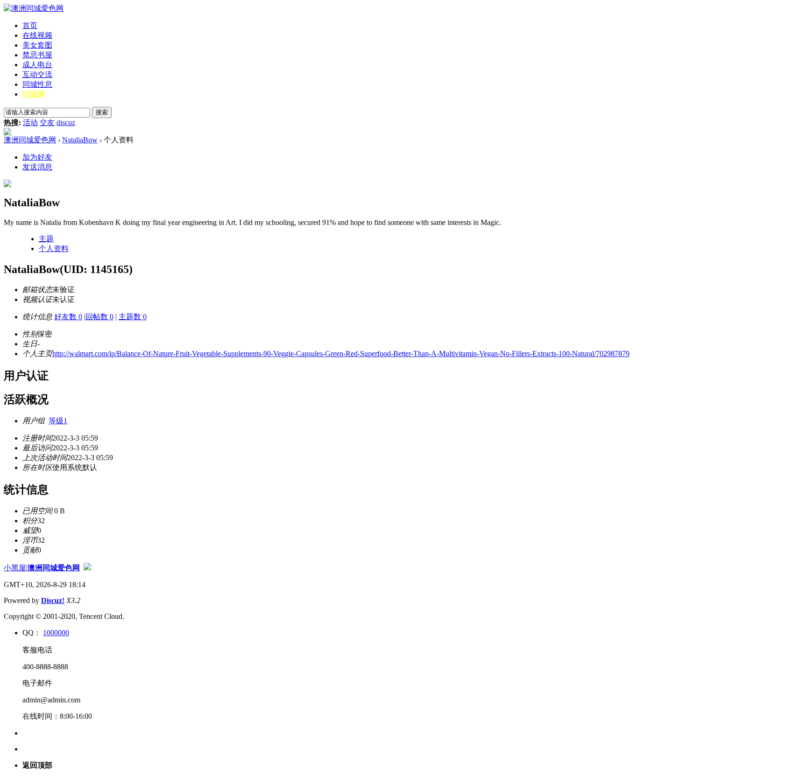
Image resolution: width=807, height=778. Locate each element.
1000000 (56, 633)
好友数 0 (68, 317)
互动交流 (37, 74)
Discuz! (52, 600)
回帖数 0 (99, 317)
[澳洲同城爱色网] (34, 8)
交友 (47, 122)
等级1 (58, 421)
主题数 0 (133, 317)
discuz (66, 122)
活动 (30, 122)
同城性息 (37, 84)
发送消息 (37, 167)
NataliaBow (80, 140)
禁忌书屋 (37, 55)
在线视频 (37, 35)
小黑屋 (15, 568)
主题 (46, 239)
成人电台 (37, 65)
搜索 (102, 112)
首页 (29, 25)
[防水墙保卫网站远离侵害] (87, 568)
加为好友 (37, 157)
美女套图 (37, 45)
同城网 (33, 94)
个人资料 (54, 248)
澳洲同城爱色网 (30, 140)
